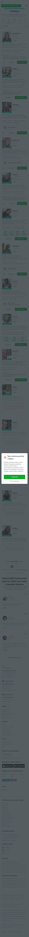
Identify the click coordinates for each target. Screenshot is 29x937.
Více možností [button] (14, 481)
